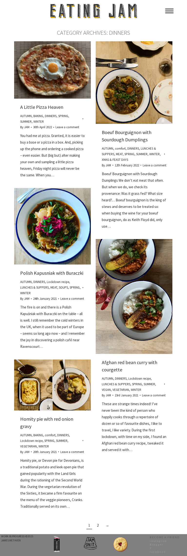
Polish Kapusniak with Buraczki (51, 273)
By (24, 127)
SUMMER (26, 122)
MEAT (119, 154)
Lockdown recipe (58, 282)
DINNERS (50, 116)
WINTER (38, 122)
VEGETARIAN (120, 390)
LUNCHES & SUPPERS (34, 287)
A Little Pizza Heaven (41, 107)
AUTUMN (26, 116)
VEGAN (106, 390)
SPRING (63, 116)
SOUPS (63, 287)
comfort (120, 148)
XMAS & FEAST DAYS (115, 160)
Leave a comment (67, 127)
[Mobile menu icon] (169, 11)
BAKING (38, 116)
